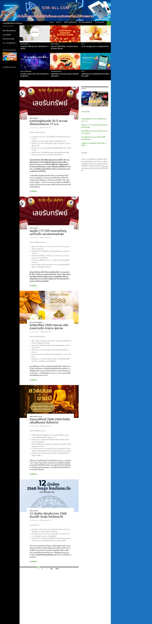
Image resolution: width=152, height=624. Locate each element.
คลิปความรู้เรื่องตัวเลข (70, 22)
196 (51, 569)
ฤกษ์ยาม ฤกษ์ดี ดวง (24, 44)
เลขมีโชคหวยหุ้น (27, 71)
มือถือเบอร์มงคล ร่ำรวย (46, 127)
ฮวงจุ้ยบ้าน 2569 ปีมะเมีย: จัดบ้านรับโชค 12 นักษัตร (34, 47)
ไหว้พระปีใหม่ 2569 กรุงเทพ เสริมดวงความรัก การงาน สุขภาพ (49, 327)
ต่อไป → (58, 569)
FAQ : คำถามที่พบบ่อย (10, 43)
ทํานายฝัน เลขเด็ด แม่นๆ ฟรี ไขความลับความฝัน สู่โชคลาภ (34, 75)
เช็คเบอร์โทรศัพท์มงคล (9, 31)
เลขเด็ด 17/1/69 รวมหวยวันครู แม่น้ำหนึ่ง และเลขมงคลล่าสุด (48, 232)
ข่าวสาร (51, 22)
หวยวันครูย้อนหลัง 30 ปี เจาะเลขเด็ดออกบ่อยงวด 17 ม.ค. (48, 122)
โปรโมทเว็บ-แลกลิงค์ (8, 39)
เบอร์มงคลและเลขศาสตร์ (56, 71)
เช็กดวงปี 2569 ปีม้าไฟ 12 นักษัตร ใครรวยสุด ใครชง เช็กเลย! (64, 47)
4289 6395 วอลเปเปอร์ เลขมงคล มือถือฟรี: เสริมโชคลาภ (65, 75)
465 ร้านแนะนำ (99, 22)
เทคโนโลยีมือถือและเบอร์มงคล (12, 23)
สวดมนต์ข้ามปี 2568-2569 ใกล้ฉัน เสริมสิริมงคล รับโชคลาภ (50, 421)
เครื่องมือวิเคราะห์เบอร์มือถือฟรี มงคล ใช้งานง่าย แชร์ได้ (95, 75)
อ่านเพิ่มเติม (34, 191)
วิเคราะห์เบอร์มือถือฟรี (85, 22)
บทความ (58, 22)
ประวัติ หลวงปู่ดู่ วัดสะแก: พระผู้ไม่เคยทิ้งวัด (95, 46)
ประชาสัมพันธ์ (7, 35)
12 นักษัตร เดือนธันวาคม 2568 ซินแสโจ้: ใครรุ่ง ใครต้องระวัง (48, 515)
